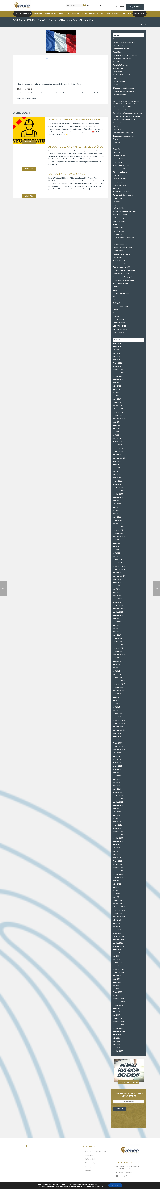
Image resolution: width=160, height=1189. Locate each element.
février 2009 (117, 963)
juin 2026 (116, 350)
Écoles (115, 139)
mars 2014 (117, 789)
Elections (116, 152)
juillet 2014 (117, 776)
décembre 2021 (119, 527)
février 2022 (117, 520)
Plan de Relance (119, 260)
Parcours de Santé (120, 244)
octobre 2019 (118, 612)
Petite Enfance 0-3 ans (121, 254)
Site (114, 296)
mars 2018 (117, 674)
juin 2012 (116, 848)
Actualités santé (119, 62)
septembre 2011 (119, 877)
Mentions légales (91, 1163)
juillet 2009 (117, 949)
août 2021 (117, 540)
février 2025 (117, 402)
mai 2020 (116, 589)
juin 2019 (116, 625)
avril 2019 (116, 632)
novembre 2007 (119, 1002)
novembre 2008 (119, 972)
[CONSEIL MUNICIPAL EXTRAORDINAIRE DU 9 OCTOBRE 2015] (60, 41)
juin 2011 (116, 887)
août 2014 (117, 772)
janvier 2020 (117, 602)
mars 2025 (117, 399)
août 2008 (117, 979)
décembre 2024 (119, 409)
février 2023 (117, 481)
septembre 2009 (119, 946)
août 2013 (117, 809)
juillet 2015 (117, 753)
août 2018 (117, 658)
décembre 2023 (119, 448)
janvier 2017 (117, 717)
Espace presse (94, 6)
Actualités (117, 52)
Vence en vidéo (118, 7)
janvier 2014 (117, 792)
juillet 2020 (117, 582)
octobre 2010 (118, 913)
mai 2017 (116, 704)
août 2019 (117, 618)
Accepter (115, 1185)
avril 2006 (116, 1044)
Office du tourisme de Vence (95, 1151)
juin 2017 (116, 700)
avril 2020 (116, 592)
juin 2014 (116, 779)
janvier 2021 (117, 563)
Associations (118, 72)
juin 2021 (116, 546)
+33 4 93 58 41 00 (125, 1172)
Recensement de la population (124, 277)
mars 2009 (117, 959)
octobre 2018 (118, 651)
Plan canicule (118, 257)
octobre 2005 (118, 1051)
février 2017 (117, 713)
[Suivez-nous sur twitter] (21, 1146)
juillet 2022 (117, 504)
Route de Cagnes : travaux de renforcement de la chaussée (76, 119)
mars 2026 (117, 360)
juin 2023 (116, 468)
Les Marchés (117, 201)
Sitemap (88, 1167)
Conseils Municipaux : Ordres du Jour (126, 116)
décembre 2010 (119, 907)
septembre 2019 (119, 615)
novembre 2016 (119, 723)
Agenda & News (126, 13)
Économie (116, 142)
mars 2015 (117, 759)
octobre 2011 (118, 874)
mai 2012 (116, 851)
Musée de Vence (119, 228)
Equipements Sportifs (121, 165)
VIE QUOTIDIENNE (120, 329)
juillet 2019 (117, 622)
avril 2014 (116, 786)
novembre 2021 (119, 530)
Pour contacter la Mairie (121, 267)
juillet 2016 (117, 736)
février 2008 (117, 992)
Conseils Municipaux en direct (124, 120)
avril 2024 (116, 435)
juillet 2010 (117, 920)
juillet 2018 (117, 661)
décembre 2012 (119, 831)
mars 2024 (117, 438)
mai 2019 (116, 628)
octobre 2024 (118, 415)
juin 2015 (116, 756)
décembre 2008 (119, 969)
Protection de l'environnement (124, 270)
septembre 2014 (119, 769)
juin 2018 (116, 664)
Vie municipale (38, 13)
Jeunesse (116, 188)
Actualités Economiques (122, 58)
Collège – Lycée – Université (123, 91)
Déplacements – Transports (123, 133)
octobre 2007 (118, 1005)
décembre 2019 (119, 605)
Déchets (116, 126)
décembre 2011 (119, 867)
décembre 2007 (119, 999)
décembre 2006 (119, 1021)
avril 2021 (116, 553)
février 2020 (117, 599)
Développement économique (123, 136)
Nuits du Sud (117, 234)
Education (116, 149)
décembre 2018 (119, 645)
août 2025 (117, 383)
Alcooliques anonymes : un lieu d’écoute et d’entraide (76, 146)
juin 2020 (116, 586)
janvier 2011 (117, 904)
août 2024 (117, 422)
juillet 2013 (117, 812)
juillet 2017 (117, 697)
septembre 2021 (119, 537)
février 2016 (117, 743)
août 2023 (117, 461)
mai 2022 (116, 510)
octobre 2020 (118, 573)
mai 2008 (116, 985)
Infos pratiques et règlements (124, 182)
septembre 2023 (119, 458)
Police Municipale (119, 264)
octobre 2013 (118, 802)
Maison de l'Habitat (120, 208)
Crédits (88, 1171)
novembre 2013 (119, 799)
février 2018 (117, 677)
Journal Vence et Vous (121, 192)
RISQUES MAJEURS (120, 283)
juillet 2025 (117, 386)
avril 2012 (116, 854)
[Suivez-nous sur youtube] (25, 1146)
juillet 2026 (117, 347)
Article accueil (118, 68)
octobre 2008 (118, 976)
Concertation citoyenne (122, 106)
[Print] (142, 24)
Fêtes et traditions (120, 172)
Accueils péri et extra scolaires (124, 42)
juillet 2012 (117, 845)
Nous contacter (139, 13)
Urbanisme (62, 13)
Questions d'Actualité (121, 274)
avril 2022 (116, 514)
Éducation (116, 146)
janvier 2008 (117, 995)
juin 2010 (116, 923)
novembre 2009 (119, 940)
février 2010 (117, 930)
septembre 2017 (119, 691)
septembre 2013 (119, 805)
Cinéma (116, 85)
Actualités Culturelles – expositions (126, 55)
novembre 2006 (119, 1025)
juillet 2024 (117, 425)
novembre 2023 (119, 451)
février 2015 (117, 763)
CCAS (115, 78)
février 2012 (117, 861)
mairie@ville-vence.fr (126, 1176)
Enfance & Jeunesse (88, 13)
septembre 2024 (119, 419)
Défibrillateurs (118, 129)
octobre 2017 (118, 687)
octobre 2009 (118, 943)
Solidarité (101, 13)
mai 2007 (116, 1015)
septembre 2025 (119, 379)
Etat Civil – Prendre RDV (23, 13)
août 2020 (117, 579)
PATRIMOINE (118, 251)
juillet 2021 (117, 543)
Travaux (116, 313)
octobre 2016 (118, 727)
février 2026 (117, 363)
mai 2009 (116, 956)
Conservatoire (118, 123)
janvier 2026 (117, 366)
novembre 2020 (119, 569)
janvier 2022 (117, 523)
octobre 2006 (118, 1028)
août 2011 (117, 881)
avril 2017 (116, 707)
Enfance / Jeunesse (120, 156)
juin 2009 (116, 953)
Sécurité (116, 287)
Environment (117, 162)
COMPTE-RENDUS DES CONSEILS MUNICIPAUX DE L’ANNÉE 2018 (126, 102)
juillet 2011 (117, 884)
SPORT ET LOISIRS (120, 306)
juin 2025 (116, 389)
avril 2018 (116, 671)
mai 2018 (116, 668)
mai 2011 (116, 890)
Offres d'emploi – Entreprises (123, 237)
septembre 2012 (119, 841)
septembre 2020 (119, 576)
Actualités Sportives (120, 65)
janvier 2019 (117, 641)
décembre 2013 (119, 795)
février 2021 (117, 560)
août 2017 (117, 694)
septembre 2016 (119, 730)
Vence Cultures (119, 319)
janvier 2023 (117, 484)
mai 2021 (116, 550)
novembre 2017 (119, 684)
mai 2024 (116, 432)
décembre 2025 (119, 369)
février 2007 (117, 1018)
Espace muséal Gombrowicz (123, 169)
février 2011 (117, 900)
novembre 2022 (119, 491)
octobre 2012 (118, 838)
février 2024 (117, 442)
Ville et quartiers (119, 332)
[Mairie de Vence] (22, 5)
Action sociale (118, 45)
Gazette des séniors (120, 179)
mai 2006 (116, 1041)
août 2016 (117, 733)
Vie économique (112, 13)
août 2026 (117, 343)
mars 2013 (117, 822)
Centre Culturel (119, 81)
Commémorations (119, 94)
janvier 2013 (117, 828)
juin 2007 (116, 1012)
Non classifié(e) (118, 231)
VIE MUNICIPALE (119, 326)
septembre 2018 (119, 655)
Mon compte (106, 6)
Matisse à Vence (119, 221)
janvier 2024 (117, 445)
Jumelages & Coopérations (123, 195)
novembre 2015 (119, 746)
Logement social (119, 205)
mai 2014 (116, 782)
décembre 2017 (119, 681)
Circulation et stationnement (123, 88)
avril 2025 (116, 396)
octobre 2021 (118, 533)
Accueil (115, 39)
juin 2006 (116, 1038)
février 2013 (117, 825)
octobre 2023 (118, 455)
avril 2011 (116, 894)
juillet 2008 (117, 982)
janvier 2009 (117, 966)
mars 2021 (117, 556)
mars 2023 (117, 478)
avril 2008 (116, 989)
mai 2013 (116, 818)
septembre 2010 (119, 917)
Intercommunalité (119, 185)
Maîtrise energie (119, 218)
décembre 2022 (119, 487)
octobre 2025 (118, 376)
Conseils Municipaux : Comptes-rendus (127, 113)
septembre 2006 (119, 1031)
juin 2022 (116, 507)
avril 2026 (116, 356)
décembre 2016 (119, 720)
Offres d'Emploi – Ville (121, 241)
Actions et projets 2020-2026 (124, 49)
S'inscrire (119, 1109)
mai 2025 (116, 392)
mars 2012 (117, 858)
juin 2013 (116, 815)
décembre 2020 (119, 566)
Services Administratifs (121, 293)
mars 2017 (117, 710)
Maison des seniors (120, 215)
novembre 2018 (119, 648)
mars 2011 (117, 897)
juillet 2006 (117, 1035)
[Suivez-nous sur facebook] (18, 1146)
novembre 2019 (119, 609)
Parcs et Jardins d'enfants (122, 247)
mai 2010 (116, 926)
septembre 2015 (119, 750)
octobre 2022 (118, 494)
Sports (115, 310)
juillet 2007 (117, 1008)
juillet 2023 (117, 464)
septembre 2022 (119, 497)
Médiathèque (118, 224)
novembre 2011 (119, 871)
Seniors (116, 290)
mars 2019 (117, 635)
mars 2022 (117, 517)
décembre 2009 (119, 936)
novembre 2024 (119, 412)
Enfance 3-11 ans (119, 159)
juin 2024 (116, 428)
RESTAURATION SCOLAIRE (123, 280)
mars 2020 (117, 596)
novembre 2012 (119, 835)
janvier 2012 (117, 864)
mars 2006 (117, 1048)
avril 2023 (116, 474)
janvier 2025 (117, 406)
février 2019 (117, 638)
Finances (116, 175)
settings (100, 1186)
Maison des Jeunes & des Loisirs (125, 211)
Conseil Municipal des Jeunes (123, 110)
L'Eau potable (118, 198)
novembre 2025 (119, 373)
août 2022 (117, 501)
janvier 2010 (117, 933)
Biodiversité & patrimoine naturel (125, 75)
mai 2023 (116, 471)
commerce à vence (120, 98)
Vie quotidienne (50, 13)
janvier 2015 (117, 766)
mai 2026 (116, 353)
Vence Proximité (119, 323)
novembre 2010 (119, 910)
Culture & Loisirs (74, 13)
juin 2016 (116, 740)
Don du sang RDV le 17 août (67, 173)
